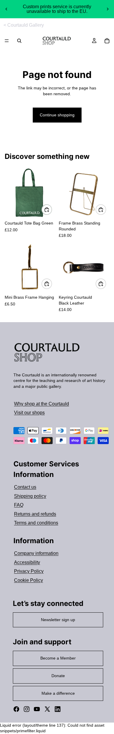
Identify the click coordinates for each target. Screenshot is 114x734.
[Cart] (107, 40)
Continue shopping (57, 115)
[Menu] (6, 41)
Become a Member (58, 658)
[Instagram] (26, 709)
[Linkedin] (57, 709)
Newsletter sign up (58, 619)
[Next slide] (107, 9)
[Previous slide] (6, 9)
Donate (58, 675)
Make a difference (58, 693)
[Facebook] (16, 709)
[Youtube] (36, 709)
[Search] (19, 40)
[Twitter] (47, 709)
